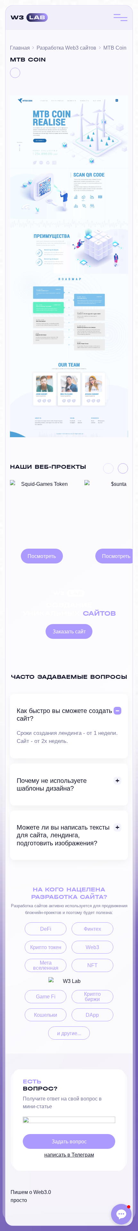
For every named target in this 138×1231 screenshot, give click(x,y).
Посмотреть (42, 556)
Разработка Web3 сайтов (66, 48)
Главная (20, 48)
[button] (108, 468)
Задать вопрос (69, 1141)
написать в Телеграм (69, 1155)
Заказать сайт (69, 631)
